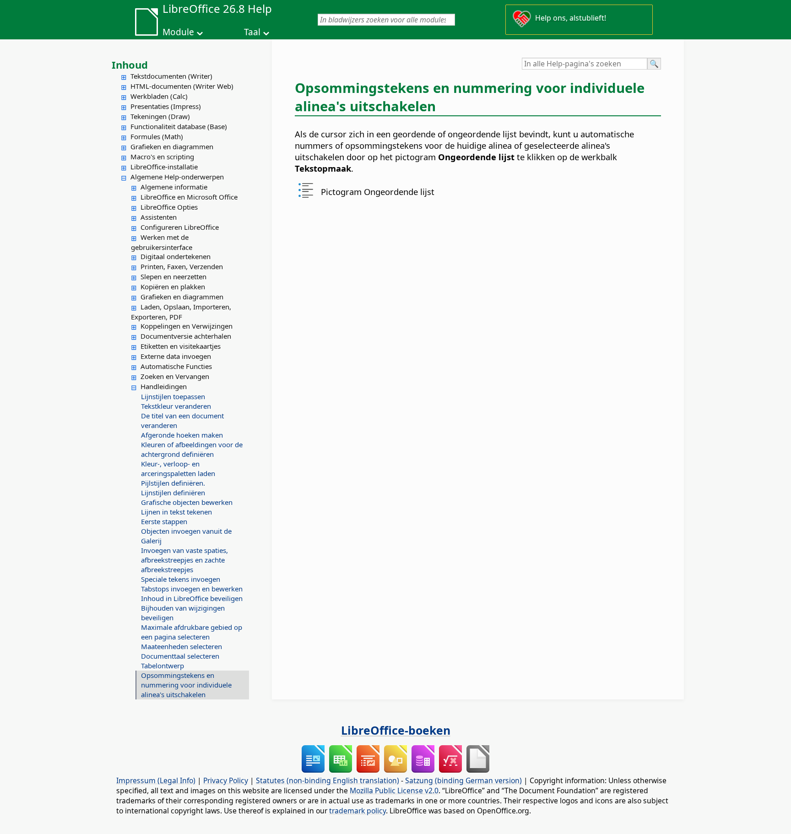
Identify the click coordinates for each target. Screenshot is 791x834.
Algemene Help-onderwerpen (177, 176)
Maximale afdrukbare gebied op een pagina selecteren (191, 632)
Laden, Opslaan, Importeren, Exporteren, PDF (181, 311)
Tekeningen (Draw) (160, 116)
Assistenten (159, 217)
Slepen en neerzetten (173, 276)
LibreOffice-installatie (164, 166)
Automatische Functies (176, 366)
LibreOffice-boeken (395, 730)
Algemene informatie (174, 186)
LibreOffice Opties (169, 206)
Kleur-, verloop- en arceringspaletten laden (178, 468)
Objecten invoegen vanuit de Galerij (186, 535)
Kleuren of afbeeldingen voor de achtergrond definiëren (192, 449)
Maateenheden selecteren (181, 646)
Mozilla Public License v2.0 (394, 790)
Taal (252, 32)
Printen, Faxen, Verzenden (182, 266)
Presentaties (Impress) (165, 106)
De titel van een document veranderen (182, 420)
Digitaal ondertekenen (176, 256)
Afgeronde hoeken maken (182, 434)
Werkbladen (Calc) (159, 96)
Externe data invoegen (176, 356)
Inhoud (130, 64)
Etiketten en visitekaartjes (181, 346)
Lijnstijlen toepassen (173, 396)
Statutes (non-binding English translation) (327, 780)
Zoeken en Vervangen (175, 376)
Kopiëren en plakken (173, 286)
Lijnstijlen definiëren (173, 492)
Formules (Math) (156, 136)
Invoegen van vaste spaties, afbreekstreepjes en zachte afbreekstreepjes (184, 560)
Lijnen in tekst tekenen (176, 511)
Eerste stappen (164, 521)
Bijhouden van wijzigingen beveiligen (183, 612)
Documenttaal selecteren (180, 656)
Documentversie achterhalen (186, 336)
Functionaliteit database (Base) (178, 126)
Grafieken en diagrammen (171, 146)
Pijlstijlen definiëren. (173, 482)
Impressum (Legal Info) (155, 780)
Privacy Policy (225, 780)
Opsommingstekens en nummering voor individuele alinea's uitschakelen (186, 685)
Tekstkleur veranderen (176, 406)
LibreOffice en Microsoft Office (189, 196)
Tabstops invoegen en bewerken (192, 588)
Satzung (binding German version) (463, 780)
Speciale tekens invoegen (180, 579)
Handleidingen (164, 386)
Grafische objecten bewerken (187, 502)
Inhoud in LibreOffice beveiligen (192, 598)
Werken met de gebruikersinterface (161, 242)
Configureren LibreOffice (180, 227)
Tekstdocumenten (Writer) (171, 76)
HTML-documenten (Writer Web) (181, 86)
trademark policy (357, 811)
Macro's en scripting (162, 156)
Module (178, 32)
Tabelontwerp (162, 665)
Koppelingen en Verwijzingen (187, 325)
